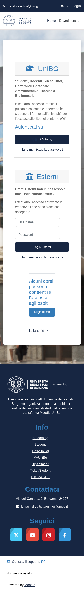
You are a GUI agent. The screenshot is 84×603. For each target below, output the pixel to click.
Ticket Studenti (40, 470)
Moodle (29, 585)
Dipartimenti (40, 464)
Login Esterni (42, 247)
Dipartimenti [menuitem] (68, 20)
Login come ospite (42, 313)
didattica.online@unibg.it (24, 6)
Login (77, 6)
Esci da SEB (40, 477)
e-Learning (40, 438)
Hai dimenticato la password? (42, 149)
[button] (65, 6)
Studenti (40, 444)
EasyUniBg (40, 451)
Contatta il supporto (26, 562)
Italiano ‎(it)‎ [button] (37, 330)
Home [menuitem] (51, 20)
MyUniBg (40, 457)
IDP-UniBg (44, 139)
